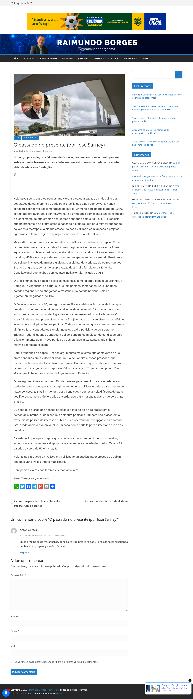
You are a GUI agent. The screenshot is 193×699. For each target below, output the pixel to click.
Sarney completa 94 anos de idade (104, 501)
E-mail (15, 631)
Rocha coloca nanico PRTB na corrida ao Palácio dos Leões (155, 203)
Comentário (18, 575)
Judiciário (83, 58)
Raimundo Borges (44, 151)
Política (29, 58)
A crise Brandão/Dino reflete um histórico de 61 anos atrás (155, 189)
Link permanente (58, 535)
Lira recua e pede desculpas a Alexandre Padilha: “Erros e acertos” (37, 503)
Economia (67, 58)
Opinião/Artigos (47, 58)
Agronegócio (130, 58)
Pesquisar (178, 74)
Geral (146, 58)
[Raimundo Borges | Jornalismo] (96, 35)
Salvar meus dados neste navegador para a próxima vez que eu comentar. (56, 661)
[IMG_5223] (68, 175)
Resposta (24, 552)
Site (13, 645)
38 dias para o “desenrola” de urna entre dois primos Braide (156, 166)
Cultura (113, 58)
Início (16, 58)
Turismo (99, 58)
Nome (15, 616)
